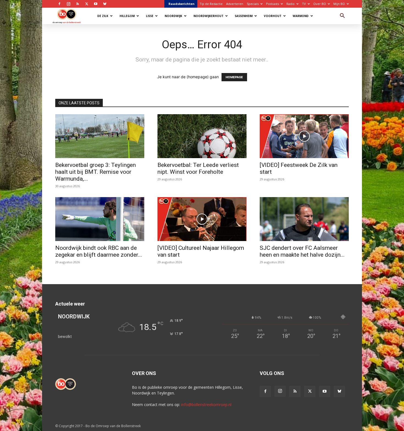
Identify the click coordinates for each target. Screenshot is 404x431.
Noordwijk (173, 16)
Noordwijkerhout (208, 16)
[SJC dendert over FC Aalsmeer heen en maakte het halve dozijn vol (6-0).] (304, 219)
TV (304, 4)
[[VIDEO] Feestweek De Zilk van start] (304, 136)
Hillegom (127, 16)
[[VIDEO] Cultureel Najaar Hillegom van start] (202, 219)
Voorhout (272, 16)
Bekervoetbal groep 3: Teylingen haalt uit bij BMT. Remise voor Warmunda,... (95, 172)
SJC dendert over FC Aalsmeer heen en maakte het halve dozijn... (302, 251)
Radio (290, 4)
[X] (86, 4)
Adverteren (234, 4)
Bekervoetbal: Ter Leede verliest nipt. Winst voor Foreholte (198, 168)
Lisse (149, 16)
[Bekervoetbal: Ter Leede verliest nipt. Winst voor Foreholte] (202, 136)
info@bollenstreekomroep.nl (206, 404)
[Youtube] (96, 4)
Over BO (319, 4)
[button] (342, 16)
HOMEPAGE (234, 77)
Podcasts (272, 4)
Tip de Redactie (211, 4)
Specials (253, 4)
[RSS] (77, 4)
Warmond (301, 16)
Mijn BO (339, 4)
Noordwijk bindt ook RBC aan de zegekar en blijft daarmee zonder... (98, 251)
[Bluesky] (105, 4)
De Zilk (102, 16)
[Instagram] (68, 4)
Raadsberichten (181, 4)
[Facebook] (59, 4)
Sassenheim (244, 16)
